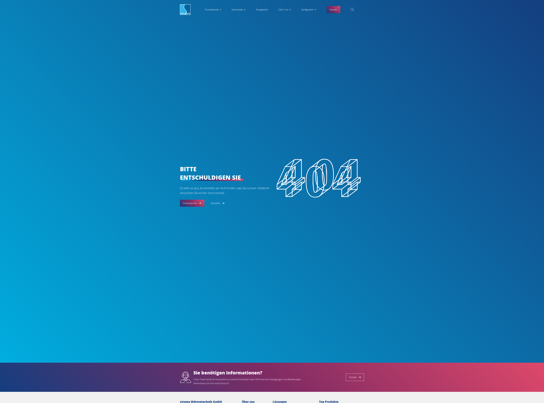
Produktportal (212, 9)
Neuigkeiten (262, 9)
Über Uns (283, 9)
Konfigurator (307, 9)
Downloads (237, 9)
